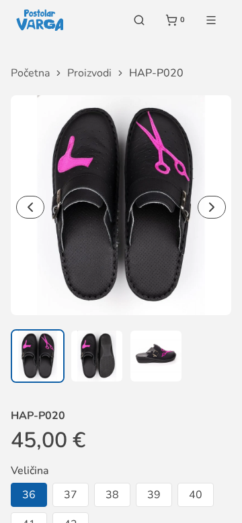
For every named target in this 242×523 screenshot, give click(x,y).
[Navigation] (211, 20)
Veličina (30, 471)
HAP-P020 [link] (156, 73)
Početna (30, 73)
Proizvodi (89, 73)
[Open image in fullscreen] (121, 205)
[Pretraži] (139, 20)
